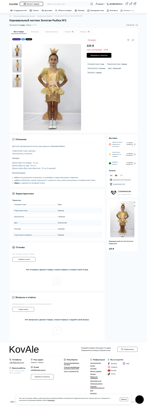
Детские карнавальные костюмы (24, 16)
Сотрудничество (20, 10)
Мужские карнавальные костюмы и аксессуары (71, 367)
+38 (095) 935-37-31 (16, 363)
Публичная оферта (96, 383)
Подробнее (51, 400)
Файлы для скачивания (94, 377)
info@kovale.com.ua (38, 370)
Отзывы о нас (129, 10)
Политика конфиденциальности (97, 387)
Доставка (48, 10)
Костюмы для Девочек (44, 16)
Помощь (81, 10)
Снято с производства (71, 371)
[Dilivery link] (135, 144)
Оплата (36, 10)
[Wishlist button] (128, 40)
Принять (124, 399)
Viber (128, 363)
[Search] (91, 4)
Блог (91, 390)
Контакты (114, 10)
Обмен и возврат (65, 10)
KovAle (22, 25)
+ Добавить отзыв (24, 259)
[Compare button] (133, 40)
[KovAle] (40, 349)
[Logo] (13, 4)
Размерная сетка (97, 10)
